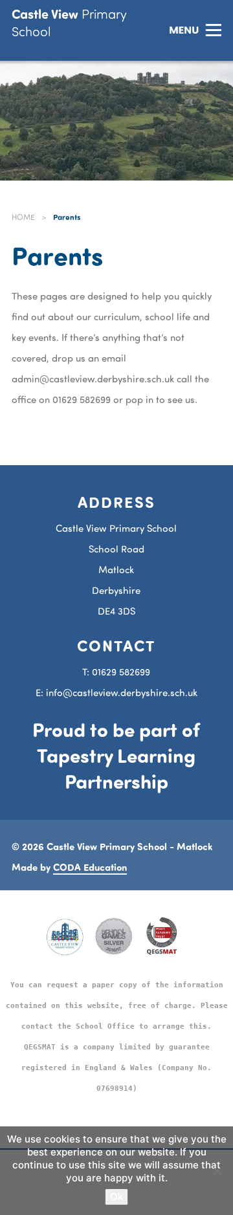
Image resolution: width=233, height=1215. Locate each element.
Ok (116, 1196)
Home (23, 217)
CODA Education (90, 866)
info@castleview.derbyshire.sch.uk (121, 692)
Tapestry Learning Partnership (116, 768)
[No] (216, 1171)
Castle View (69, 22)
